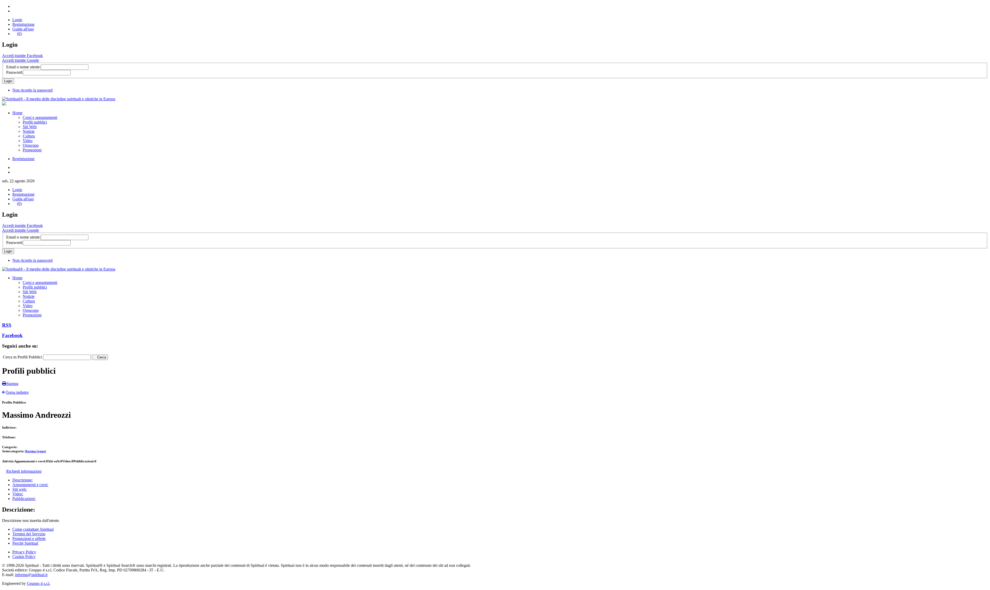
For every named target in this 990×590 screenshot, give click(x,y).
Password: (14, 72)
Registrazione (23, 24)
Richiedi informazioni (24, 471)
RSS (6, 325)
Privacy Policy (24, 552)
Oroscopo (31, 145)
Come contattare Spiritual (33, 529)
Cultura (29, 136)
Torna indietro (17, 392)
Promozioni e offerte (29, 538)
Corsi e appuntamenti (40, 117)
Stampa (12, 383)
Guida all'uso (23, 29)
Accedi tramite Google (20, 60)
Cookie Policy (24, 556)
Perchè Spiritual (25, 543)
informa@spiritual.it (31, 574)
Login (17, 20)
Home (17, 113)
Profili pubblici (35, 122)
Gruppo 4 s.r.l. (38, 583)
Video (27, 140)
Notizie (29, 131)
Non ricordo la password (32, 90)
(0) (19, 33)
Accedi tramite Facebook (22, 55)
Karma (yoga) (35, 451)
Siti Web (30, 127)
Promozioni (32, 150)
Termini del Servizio (28, 534)
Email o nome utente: (23, 67)
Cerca (101, 357)
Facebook (12, 335)
